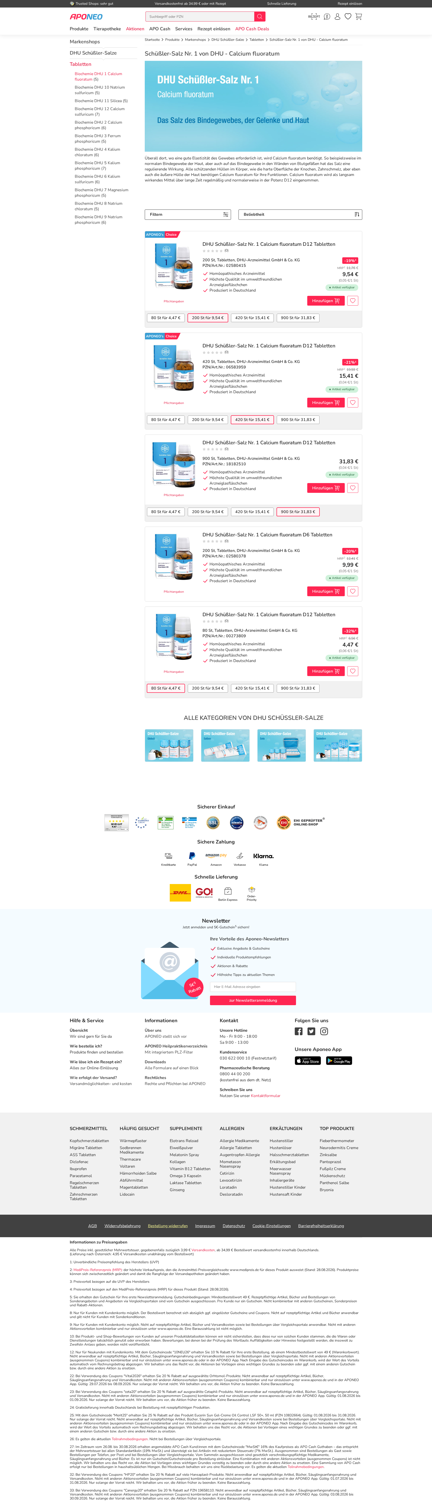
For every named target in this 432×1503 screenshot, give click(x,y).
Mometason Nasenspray (230, 1164)
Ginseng (177, 1190)
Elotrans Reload (184, 1141)
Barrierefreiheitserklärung (321, 1226)
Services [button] (183, 29)
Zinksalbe (328, 1155)
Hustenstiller (281, 1141)
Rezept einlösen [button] (214, 29)
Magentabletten (134, 1187)
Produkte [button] (79, 29)
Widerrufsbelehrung (122, 1226)
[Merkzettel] (348, 16)
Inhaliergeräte (282, 1180)
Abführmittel (131, 1180)
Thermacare (130, 1159)
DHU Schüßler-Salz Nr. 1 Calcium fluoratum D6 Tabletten (267, 535)
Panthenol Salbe (334, 1183)
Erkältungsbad (283, 1162)
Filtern (156, 214)
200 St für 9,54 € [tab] (208, 318)
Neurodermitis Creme (339, 1148)
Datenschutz (234, 1226)
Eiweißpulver (181, 1148)
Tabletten (80, 64)
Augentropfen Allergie (240, 1155)
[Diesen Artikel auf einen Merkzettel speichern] (352, 301)
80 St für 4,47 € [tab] (165, 318)
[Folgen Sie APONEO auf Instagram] (324, 1031)
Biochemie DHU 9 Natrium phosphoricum (98, 219)
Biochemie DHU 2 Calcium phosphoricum (98, 125)
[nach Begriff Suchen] (260, 17)
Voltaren (127, 1166)
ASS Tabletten (83, 1155)
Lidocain (127, 1194)
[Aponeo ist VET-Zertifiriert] (189, 822)
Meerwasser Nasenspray (281, 1171)
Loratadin (228, 1187)
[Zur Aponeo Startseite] (86, 16)
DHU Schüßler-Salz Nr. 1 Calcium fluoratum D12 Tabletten (268, 244)
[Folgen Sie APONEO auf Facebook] (298, 1031)
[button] (135, 29)
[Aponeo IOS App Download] (308, 1060)
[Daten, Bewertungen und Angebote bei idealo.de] (237, 823)
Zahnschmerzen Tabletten (84, 1197)
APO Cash (159, 29)
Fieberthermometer (337, 1141)
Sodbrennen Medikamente (132, 1150)
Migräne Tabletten (86, 1148)
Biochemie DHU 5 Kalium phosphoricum (97, 165)
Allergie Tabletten (236, 1148)
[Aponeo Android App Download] (339, 1060)
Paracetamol (81, 1176)
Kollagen (178, 1162)
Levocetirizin (231, 1180)
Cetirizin (227, 1173)
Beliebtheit (254, 214)
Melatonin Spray (184, 1155)
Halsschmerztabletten (289, 1155)
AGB (92, 1226)
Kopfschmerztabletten (89, 1141)
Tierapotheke (107, 29)
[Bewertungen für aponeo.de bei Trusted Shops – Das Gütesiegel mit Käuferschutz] (116, 822)
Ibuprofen (78, 1169)
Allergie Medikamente (239, 1141)
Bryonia (327, 1190)
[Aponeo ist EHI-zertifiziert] (142, 822)
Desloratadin (231, 1194)
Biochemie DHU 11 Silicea (98, 101)
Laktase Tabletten (186, 1183)
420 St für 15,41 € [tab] (252, 318)
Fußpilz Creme (333, 1169)
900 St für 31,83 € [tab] (298, 318)
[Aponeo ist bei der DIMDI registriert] (166, 822)
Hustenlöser (281, 1148)
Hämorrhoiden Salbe (138, 1173)
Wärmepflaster (133, 1141)
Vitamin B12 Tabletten (190, 1169)
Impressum (205, 1226)
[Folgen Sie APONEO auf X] (311, 1031)
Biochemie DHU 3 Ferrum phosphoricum (98, 138)
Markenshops (85, 41)
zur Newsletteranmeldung (253, 1000)
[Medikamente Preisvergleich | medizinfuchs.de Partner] (261, 823)
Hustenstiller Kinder (288, 1187)
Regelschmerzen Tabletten (84, 1185)
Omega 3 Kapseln (185, 1176)
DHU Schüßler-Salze (93, 53)
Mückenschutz (332, 1176)
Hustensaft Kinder (286, 1194)
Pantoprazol (330, 1162)
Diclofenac (79, 1162)
